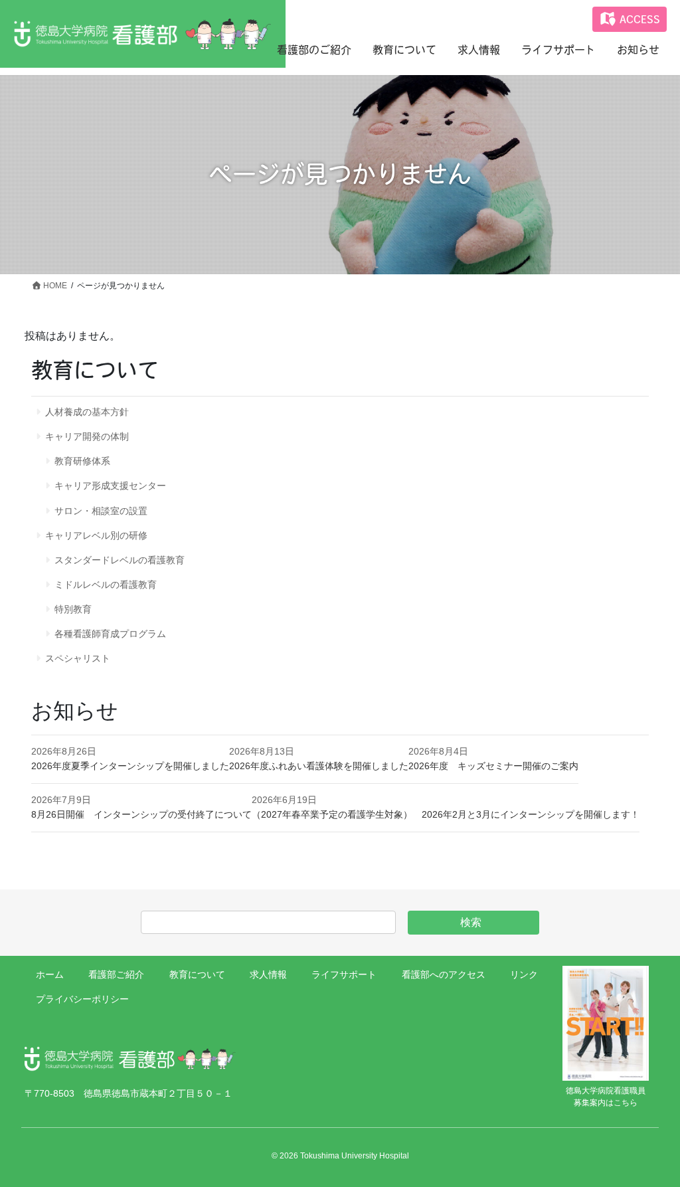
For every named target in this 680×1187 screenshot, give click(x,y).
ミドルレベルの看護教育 (105, 584)
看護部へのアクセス (443, 974)
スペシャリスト (77, 658)
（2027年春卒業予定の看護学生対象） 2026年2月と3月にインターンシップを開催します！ (445, 814)
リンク (524, 974)
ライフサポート (344, 974)
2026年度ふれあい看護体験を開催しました (318, 766)
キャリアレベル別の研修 (96, 535)
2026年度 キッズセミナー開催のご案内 (493, 766)
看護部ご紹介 (116, 974)
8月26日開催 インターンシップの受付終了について (141, 814)
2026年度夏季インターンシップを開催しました (130, 766)
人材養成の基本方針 (87, 412)
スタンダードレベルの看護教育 (119, 560)
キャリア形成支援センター (110, 485)
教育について (197, 974)
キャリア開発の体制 (87, 436)
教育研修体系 (82, 461)
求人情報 (268, 974)
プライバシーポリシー (82, 999)
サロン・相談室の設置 (100, 510)
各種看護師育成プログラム (110, 633)
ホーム (50, 974)
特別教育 (73, 609)
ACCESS (638, 19)
